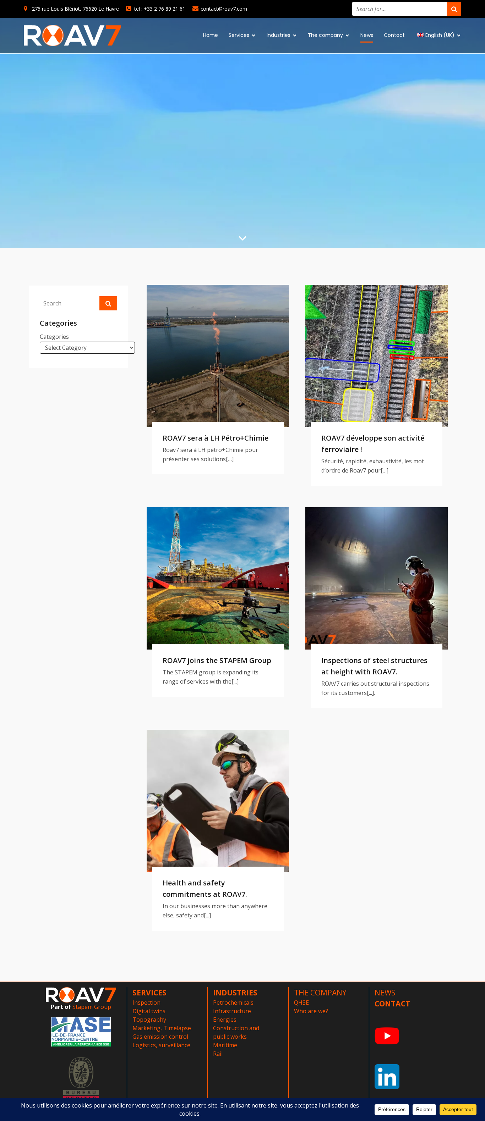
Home (210, 35)
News (366, 35)
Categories (54, 337)
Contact (394, 35)
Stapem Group (91, 1007)
